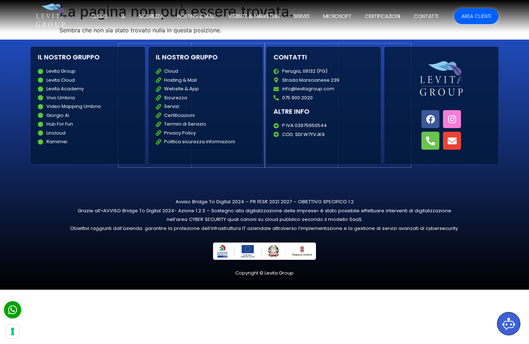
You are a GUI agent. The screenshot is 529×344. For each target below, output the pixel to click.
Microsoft (337, 16)
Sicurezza (151, 16)
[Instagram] (452, 119)
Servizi (301, 16)
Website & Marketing (254, 16)
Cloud (99, 16)
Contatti (426, 16)
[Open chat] (508, 323)
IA (123, 16)
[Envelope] (452, 141)
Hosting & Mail (195, 16)
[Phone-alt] (430, 141)
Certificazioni (382, 16)
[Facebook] (430, 119)
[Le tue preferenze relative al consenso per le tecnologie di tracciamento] (12, 331)
